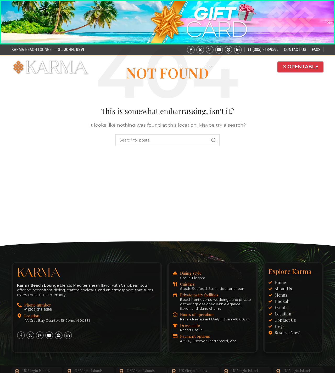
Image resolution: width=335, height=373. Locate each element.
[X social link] (200, 50)
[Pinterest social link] (228, 50)
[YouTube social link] (219, 50)
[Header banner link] (159, 22)
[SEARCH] (214, 140)
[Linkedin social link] (238, 50)
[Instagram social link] (210, 50)
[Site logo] (51, 66)
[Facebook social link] (191, 50)
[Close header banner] (328, 22)
